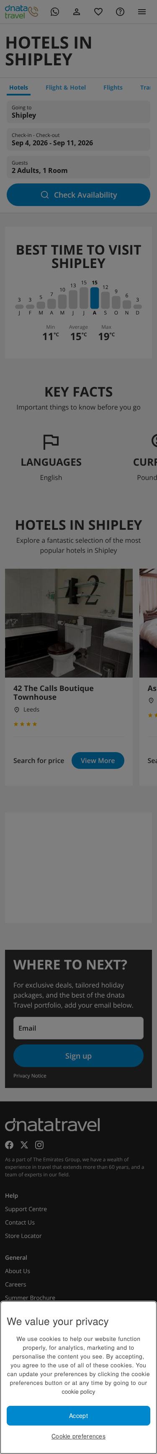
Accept (78, 1415)
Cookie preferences (78, 1436)
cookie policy (78, 1391)
